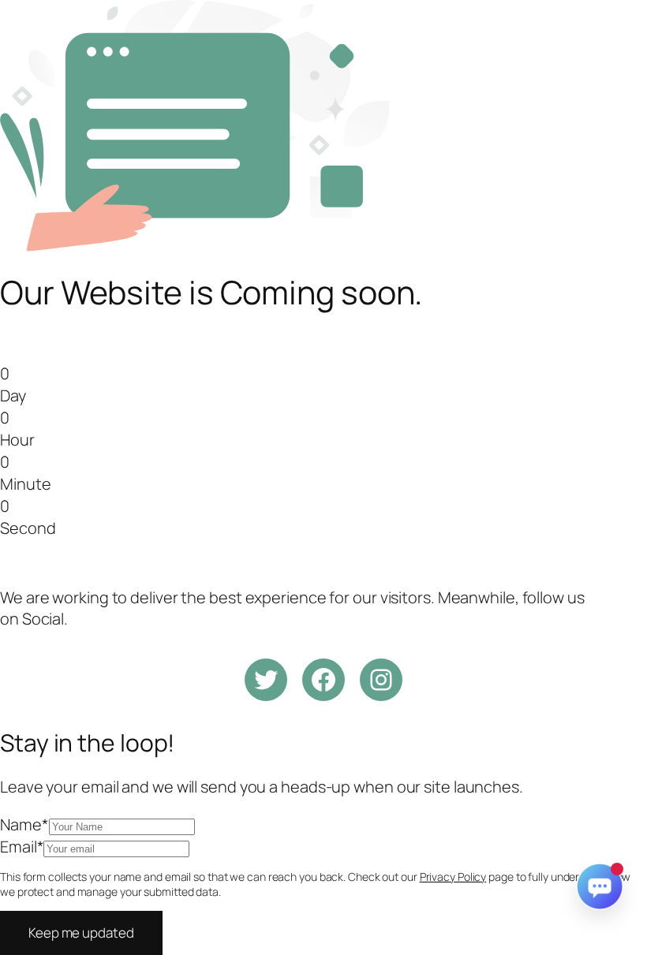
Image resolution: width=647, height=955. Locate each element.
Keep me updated (81, 932)
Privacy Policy (453, 876)
